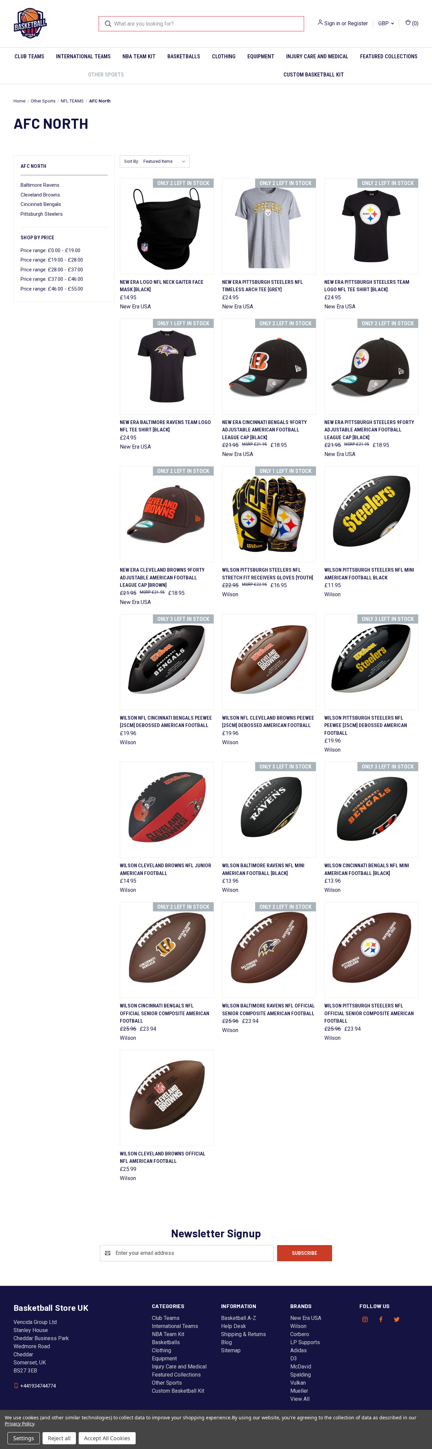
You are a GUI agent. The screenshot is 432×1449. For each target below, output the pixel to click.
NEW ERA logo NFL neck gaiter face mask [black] (162, 286)
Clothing (224, 56)
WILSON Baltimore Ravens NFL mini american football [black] (263, 869)
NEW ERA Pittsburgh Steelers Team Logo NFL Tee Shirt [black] (366, 286)
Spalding (300, 1374)
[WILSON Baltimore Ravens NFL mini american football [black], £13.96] (269, 809)
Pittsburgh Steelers (42, 214)
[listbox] (165, 161)
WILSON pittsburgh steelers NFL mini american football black (369, 574)
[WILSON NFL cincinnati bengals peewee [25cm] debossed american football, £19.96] (167, 662)
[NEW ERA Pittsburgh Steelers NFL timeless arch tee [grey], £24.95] (269, 226)
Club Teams (29, 56)
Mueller (299, 1391)
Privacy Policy (19, 1423)
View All (299, 1399)
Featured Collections (388, 56)
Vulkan (298, 1383)
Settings (23, 1438)
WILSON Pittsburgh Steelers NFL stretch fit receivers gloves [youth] (267, 574)
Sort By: (131, 161)
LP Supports (305, 1342)
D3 (293, 1358)
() (414, 23)
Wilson (298, 1326)
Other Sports (106, 74)
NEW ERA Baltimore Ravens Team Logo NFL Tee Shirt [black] (165, 426)
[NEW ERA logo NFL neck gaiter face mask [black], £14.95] (167, 226)
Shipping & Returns (243, 1334)
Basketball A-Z (238, 1318)
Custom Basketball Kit (314, 74)
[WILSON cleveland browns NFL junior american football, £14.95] (167, 809)
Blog (226, 1342)
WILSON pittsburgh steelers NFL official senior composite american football (369, 1013)
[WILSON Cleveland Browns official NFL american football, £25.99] (167, 1098)
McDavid (300, 1366)
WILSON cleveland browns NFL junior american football (165, 869)
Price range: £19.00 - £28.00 (52, 260)
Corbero (299, 1334)
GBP (384, 23)
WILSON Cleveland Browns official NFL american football (163, 1158)
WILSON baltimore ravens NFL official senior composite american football (268, 1010)
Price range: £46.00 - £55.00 (52, 289)
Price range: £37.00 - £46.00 (52, 279)
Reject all (59, 1438)
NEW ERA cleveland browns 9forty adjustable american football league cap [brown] (162, 577)
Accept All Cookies (107, 1438)
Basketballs (183, 56)
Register (358, 23)
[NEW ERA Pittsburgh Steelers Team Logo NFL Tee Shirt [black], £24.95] (371, 226)
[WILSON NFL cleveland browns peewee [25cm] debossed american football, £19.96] (269, 662)
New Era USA (305, 1318)
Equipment (260, 56)
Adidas (298, 1350)
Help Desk (233, 1326)
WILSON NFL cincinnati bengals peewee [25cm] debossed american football (166, 722)
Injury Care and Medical (317, 56)
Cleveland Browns (40, 195)
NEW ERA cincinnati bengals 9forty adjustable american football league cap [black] (264, 430)
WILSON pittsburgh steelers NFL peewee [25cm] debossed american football (365, 725)
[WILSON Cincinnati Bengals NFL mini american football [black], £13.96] (371, 809)
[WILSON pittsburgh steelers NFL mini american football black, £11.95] (371, 514)
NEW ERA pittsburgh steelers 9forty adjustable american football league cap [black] (369, 430)
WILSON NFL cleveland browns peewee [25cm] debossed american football (268, 722)
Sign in (332, 23)
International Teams (83, 56)
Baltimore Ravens (40, 185)
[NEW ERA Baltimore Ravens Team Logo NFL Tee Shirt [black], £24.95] (167, 366)
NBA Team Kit (139, 56)
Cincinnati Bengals (41, 204)
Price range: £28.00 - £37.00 (52, 270)
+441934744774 (38, 1386)
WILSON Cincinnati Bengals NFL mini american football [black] (366, 869)
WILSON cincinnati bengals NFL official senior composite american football (164, 1013)
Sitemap (231, 1350)
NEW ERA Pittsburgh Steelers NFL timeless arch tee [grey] (262, 286)
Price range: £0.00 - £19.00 (50, 250)
